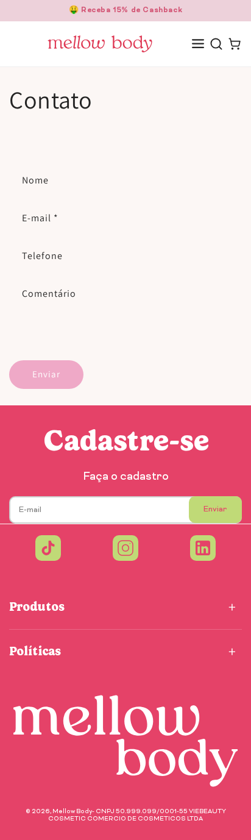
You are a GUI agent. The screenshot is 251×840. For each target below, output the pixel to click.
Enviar (46, 374)
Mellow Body (72, 812)
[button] (198, 44)
